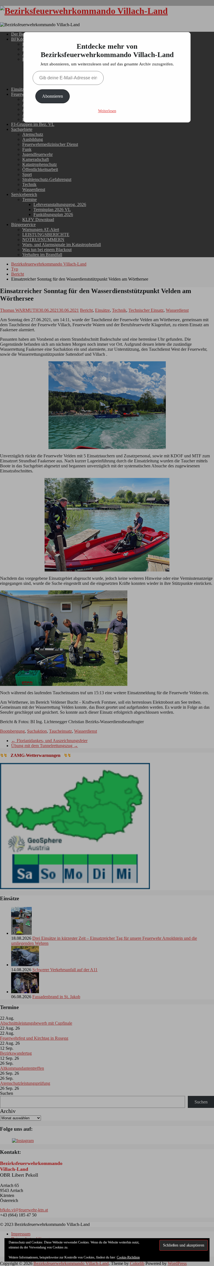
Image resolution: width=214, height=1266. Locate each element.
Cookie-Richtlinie (128, 1257)
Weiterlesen (107, 111)
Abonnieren (52, 96)
